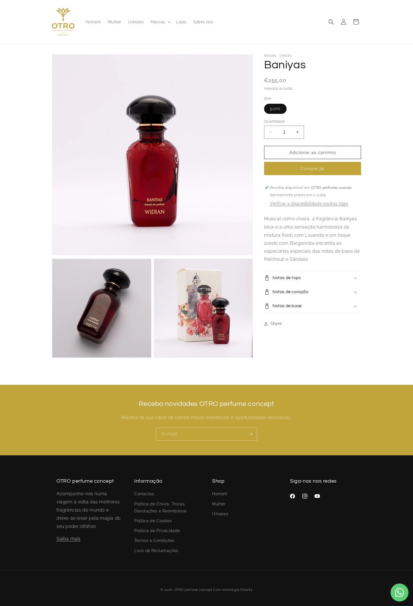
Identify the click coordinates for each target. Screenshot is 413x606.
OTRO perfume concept (193, 590)
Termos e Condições (154, 540)
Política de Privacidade (157, 530)
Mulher (219, 504)
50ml (275, 108)
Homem (220, 494)
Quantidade (274, 121)
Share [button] (276, 323)
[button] (160, 22)
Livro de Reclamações (156, 550)
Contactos (144, 494)
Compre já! (312, 168)
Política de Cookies (153, 521)
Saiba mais (68, 538)
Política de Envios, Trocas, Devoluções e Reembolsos (160, 507)
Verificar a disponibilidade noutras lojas (309, 203)
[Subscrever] (250, 434)
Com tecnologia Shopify (232, 590)
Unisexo (220, 514)
